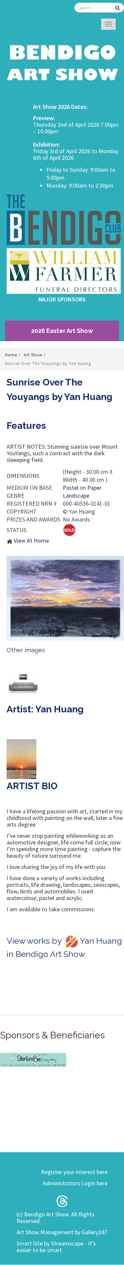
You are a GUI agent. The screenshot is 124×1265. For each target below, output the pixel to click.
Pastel (70, 487)
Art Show (34, 355)
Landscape (76, 495)
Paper (94, 487)
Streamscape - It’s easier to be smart (56, 1247)
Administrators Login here (75, 1183)
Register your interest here (74, 1172)
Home (12, 355)
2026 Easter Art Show (62, 330)
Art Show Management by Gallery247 (62, 1232)
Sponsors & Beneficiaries (52, 1035)
